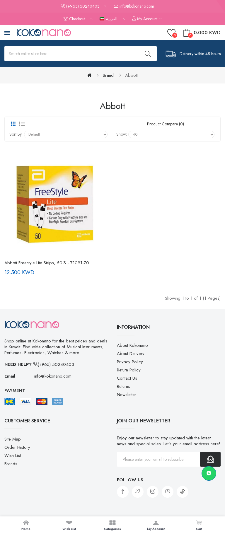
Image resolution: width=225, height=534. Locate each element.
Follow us (130, 480)
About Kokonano (132, 345)
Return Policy (129, 370)
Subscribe (210, 459)
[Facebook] (123, 492)
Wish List (12, 455)
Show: (121, 134)
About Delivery (130, 353)
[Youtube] (167, 492)
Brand (108, 75)
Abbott (131, 75)
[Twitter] (138, 492)
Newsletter (126, 394)
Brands (10, 463)
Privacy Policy (130, 362)
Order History (17, 447)
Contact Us (127, 378)
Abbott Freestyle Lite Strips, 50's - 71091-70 (46, 263)
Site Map (12, 439)
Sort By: (16, 134)
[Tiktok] (182, 492)
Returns (123, 386)
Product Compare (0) (165, 124)
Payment (14, 390)
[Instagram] (152, 492)
